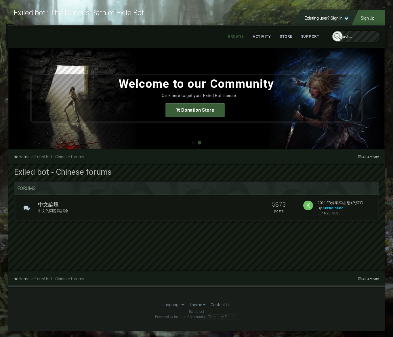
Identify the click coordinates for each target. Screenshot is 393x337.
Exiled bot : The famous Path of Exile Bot (79, 12)
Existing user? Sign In (324, 18)
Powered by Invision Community (180, 317)
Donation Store (197, 110)
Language (172, 304)
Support (310, 36)
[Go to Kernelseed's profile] (308, 205)
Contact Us (220, 304)
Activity (262, 36)
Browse (236, 36)
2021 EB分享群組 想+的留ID (340, 203)
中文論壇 (48, 204)
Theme (196, 304)
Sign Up (368, 18)
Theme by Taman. (222, 317)
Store (286, 36)
